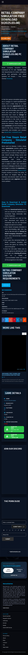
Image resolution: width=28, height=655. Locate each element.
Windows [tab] (6, 285)
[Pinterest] (14, 320)
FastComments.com (15, 551)
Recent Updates (6, 616)
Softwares (5, 620)
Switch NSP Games (7, 627)
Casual (21, 369)
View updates (8, 570)
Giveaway (9, 78)
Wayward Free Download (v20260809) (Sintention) (11, 374)
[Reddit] (24, 320)
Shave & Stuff (22, 170)
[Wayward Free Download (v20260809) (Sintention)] (14, 353)
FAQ (4, 645)
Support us (14, 575)
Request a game (19, 570)
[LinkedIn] (17, 320)
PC (4, 377)
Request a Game (7, 618)
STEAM (6, 423)
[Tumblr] (21, 320)
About (4, 638)
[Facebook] (3, 320)
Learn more (6, 608)
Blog (4, 640)
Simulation (13, 400)
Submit (8, 539)
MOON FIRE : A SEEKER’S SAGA (13, 132)
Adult (18, 369)
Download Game (15, 64)
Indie (9, 400)
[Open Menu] (2, 2)
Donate (4, 623)
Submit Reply (17, 526)
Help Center (5, 647)
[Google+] (11, 320)
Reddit (4, 625)
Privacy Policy (6, 635)
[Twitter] (7, 320)
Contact (5, 642)
